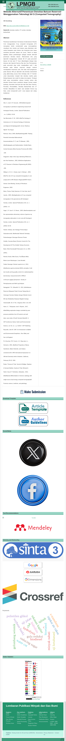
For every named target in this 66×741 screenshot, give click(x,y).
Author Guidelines (22, 715)
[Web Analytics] (29, 699)
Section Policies (32, 725)
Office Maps (53, 717)
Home (4, 6)
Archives (11, 6)
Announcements (43, 721)
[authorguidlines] (33, 426)
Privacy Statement (49, 732)
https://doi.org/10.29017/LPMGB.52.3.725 (17, 25)
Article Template (21, 717)
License (30, 717)
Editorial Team (43, 715)
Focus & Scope (10, 717)
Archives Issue (10, 723)
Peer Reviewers (43, 717)
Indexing (52, 715)
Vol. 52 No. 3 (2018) (20, 6)
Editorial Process (21, 719)
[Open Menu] (3, 1)
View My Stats (36, 699)
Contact (52, 719)
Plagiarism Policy (32, 723)
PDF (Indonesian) (47, 56)
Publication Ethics (44, 719)
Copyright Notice (32, 715)
